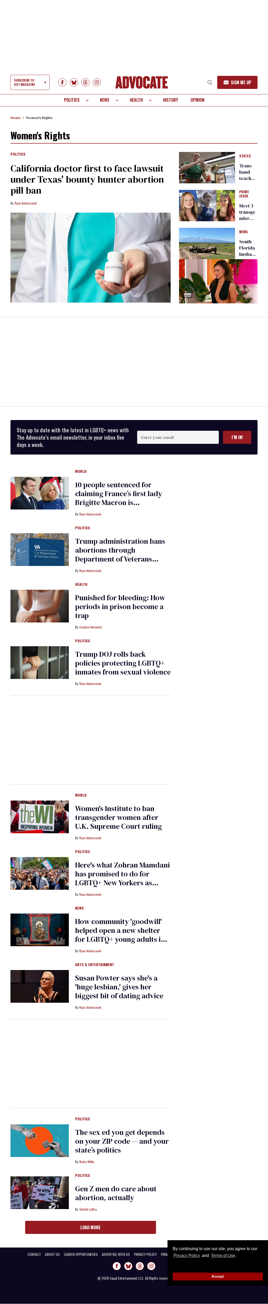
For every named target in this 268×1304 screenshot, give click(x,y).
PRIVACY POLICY (145, 1254)
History (170, 100)
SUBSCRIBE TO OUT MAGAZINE (24, 82)
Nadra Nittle (86, 1161)
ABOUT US (52, 1254)
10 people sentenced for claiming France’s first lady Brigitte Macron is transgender (118, 498)
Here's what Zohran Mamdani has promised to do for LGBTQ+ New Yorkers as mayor (122, 878)
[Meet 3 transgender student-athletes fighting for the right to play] (207, 205)
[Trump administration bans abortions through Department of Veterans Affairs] (39, 549)
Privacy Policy (187, 1255)
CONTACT (34, 1254)
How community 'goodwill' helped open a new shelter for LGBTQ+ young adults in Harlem (120, 934)
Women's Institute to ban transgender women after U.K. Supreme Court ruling (118, 817)
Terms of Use (223, 1255)
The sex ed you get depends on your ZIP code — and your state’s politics (122, 1141)
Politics (72, 100)
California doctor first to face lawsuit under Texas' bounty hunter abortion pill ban (87, 179)
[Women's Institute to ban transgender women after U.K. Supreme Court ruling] (39, 816)
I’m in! (237, 437)
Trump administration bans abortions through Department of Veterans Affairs (120, 554)
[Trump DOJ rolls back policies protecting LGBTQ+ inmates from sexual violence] (39, 662)
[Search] (210, 82)
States (245, 156)
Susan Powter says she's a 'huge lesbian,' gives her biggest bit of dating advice (119, 987)
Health (136, 100)
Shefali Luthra (88, 1209)
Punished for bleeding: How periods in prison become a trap (120, 606)
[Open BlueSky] (74, 82)
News (104, 100)
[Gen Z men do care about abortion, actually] (39, 1192)
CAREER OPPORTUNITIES (81, 1254)
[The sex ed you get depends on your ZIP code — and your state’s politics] (39, 1140)
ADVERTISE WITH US (116, 1254)
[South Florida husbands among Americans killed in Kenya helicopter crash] (207, 243)
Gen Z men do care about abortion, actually (116, 1193)
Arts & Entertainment (94, 964)
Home (15, 117)
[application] (218, 281)
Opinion (197, 100)
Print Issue (244, 194)
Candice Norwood (90, 627)
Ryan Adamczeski (26, 203)
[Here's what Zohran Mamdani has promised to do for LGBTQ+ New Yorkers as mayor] (39, 873)
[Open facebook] (62, 82)
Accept (217, 1276)
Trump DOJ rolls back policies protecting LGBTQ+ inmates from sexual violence (123, 663)
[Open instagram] (97, 82)
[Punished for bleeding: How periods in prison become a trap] (39, 605)
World (80, 471)
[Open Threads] (85, 82)
